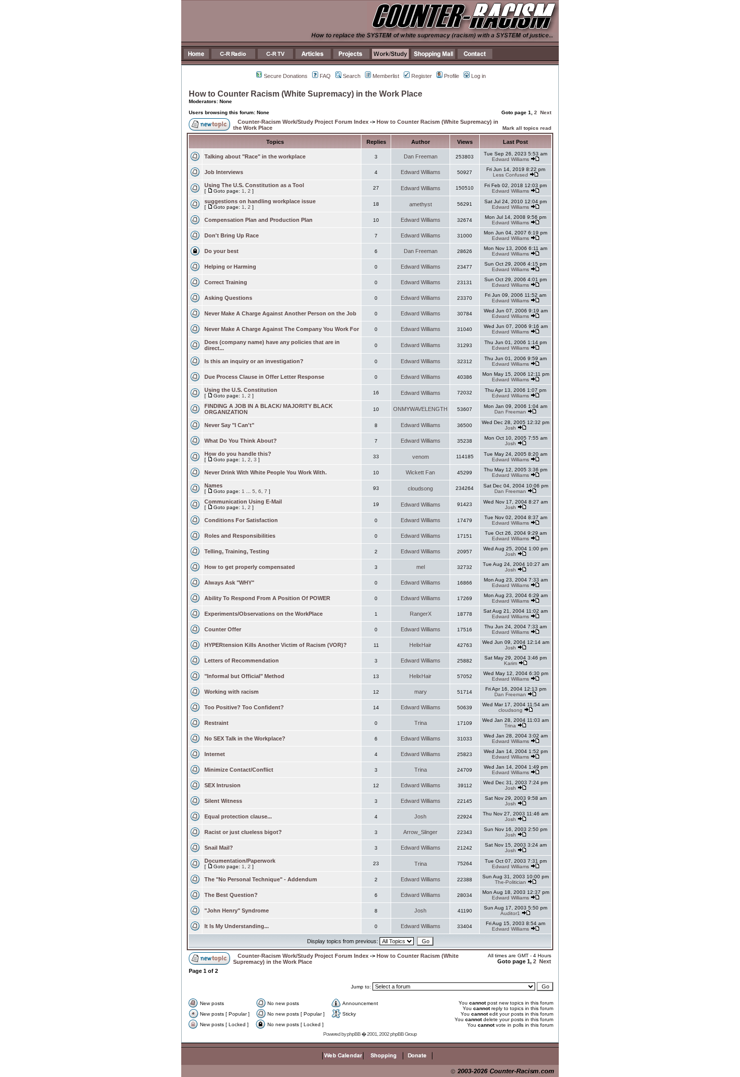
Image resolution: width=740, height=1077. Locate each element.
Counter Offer (222, 629)
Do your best (221, 251)
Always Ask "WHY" (229, 582)
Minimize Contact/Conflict (238, 770)
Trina (420, 723)
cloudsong (420, 488)
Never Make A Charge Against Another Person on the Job (280, 313)
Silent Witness (223, 801)
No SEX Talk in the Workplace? (244, 738)
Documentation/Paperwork (239, 861)
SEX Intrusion (222, 785)
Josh (510, 428)
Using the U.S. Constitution (240, 390)
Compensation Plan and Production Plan (258, 220)
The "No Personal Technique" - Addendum (260, 879)
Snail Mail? (218, 848)
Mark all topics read (526, 128)
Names (213, 485)
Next (545, 112)
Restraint (216, 723)
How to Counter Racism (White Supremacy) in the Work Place (305, 94)
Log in (478, 76)
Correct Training (225, 282)
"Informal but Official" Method (244, 676)
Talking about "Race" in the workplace (255, 156)
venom (420, 457)
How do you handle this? (237, 454)
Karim (510, 663)
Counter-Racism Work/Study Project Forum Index (303, 122)
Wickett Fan (420, 472)
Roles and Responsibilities (239, 536)
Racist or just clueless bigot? (243, 832)
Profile (451, 76)
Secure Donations (286, 76)
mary (420, 692)
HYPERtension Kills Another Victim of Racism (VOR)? (275, 645)
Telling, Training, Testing (236, 551)
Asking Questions (228, 298)
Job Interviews (223, 172)
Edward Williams (510, 159)
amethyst (420, 204)
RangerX (420, 614)
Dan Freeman (420, 156)
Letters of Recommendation (241, 660)
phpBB (353, 1034)
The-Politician (510, 882)
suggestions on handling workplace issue (260, 201)
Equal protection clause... (238, 816)
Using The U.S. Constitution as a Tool (254, 185)
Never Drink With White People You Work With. (265, 472)
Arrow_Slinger (420, 832)
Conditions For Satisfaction (241, 520)
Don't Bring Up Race (231, 235)
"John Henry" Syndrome (236, 910)
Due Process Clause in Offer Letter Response (264, 377)
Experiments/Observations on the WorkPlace (263, 614)
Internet (214, 754)
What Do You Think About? (240, 441)
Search (351, 76)
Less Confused (510, 175)
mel (420, 567)
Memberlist (386, 76)
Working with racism (231, 692)
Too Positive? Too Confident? (244, 707)
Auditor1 (510, 913)
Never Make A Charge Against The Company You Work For (281, 329)
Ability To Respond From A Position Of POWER (267, 598)
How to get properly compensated (249, 567)
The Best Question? (231, 895)
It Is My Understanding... (236, 926)
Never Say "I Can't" (229, 425)
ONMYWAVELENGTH (420, 409)
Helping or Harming (230, 267)
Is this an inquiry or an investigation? (254, 361)
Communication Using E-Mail (243, 502)
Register (421, 76)
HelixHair (420, 645)
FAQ (325, 76)
